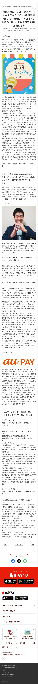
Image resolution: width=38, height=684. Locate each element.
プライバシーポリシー (7, 672)
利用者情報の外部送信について (9, 677)
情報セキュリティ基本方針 (8, 674)
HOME (3, 6)
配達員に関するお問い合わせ (8, 665)
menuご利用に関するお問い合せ (9, 667)
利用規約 (4, 670)
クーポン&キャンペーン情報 (12, 605)
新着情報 (9, 6)
